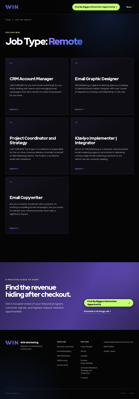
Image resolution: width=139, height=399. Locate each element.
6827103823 (109, 346)
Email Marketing (64, 351)
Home (8, 20)
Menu (129, 7)
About (83, 351)
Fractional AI (62, 365)
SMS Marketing (63, 356)
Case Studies (86, 346)
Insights (84, 356)
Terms (132, 393)
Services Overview (65, 346)
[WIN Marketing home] (11, 7)
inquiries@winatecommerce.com (119, 342)
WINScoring (62, 360)
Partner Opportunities (87, 361)
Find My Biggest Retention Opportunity (96, 7)
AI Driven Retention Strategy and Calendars (89, 370)
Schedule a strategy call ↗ (97, 311)
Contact (84, 377)
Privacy (123, 393)
